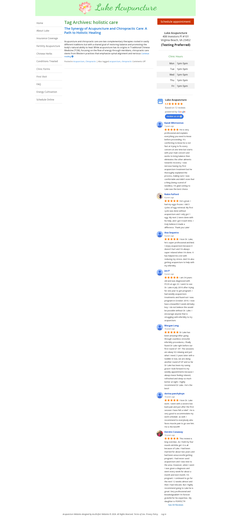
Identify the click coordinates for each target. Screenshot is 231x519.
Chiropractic (90, 61)
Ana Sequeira (171, 232)
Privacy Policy (152, 514)
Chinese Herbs (44, 53)
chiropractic (127, 61)
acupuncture (114, 61)
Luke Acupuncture (176, 99)
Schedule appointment (176, 21)
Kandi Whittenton (174, 122)
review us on (173, 116)
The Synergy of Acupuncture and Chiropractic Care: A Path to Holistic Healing (105, 30)
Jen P (167, 270)
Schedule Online (45, 99)
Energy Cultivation (46, 91)
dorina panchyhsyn (174, 393)
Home (39, 23)
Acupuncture (78, 61)
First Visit (41, 76)
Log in (163, 514)
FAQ (38, 84)
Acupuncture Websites (72, 514)
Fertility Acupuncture (48, 46)
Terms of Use (139, 514)
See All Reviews (175, 504)
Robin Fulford (171, 194)
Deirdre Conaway (173, 431)
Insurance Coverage (47, 38)
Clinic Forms (43, 69)
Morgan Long (171, 325)
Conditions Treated (47, 61)
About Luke (42, 30)
